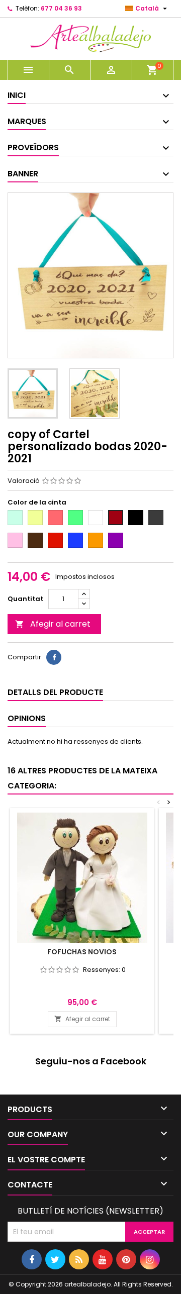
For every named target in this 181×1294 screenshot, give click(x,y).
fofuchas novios (82, 952)
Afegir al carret (52, 624)
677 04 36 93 (61, 8)
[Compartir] (53, 657)
